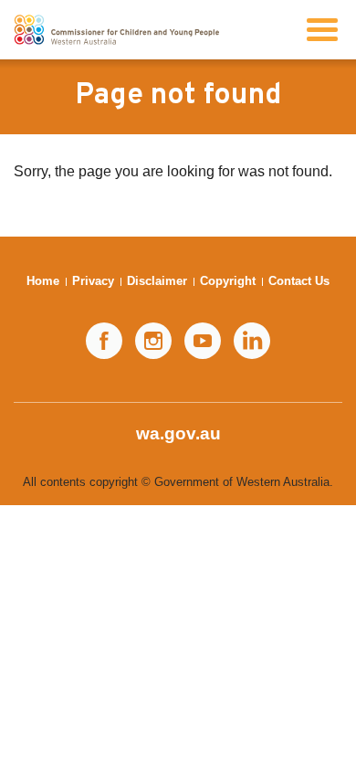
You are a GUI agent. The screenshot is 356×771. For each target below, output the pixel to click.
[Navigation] (322, 29)
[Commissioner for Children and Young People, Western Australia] (116, 30)
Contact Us (299, 281)
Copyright (228, 281)
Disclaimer (157, 281)
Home (42, 281)
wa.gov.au (178, 433)
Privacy (93, 281)
